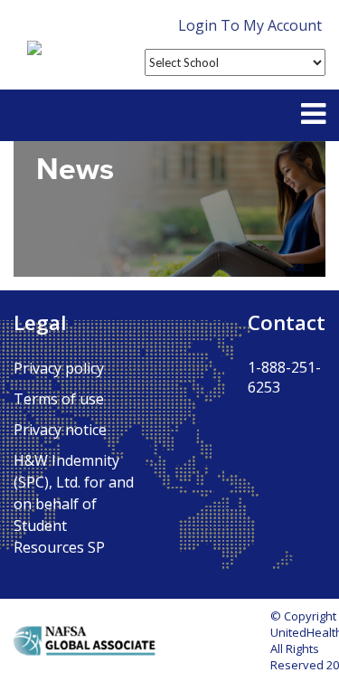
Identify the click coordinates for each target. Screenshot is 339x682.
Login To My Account (250, 25)
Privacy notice (60, 430)
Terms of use (59, 399)
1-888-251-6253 (284, 377)
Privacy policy (59, 368)
